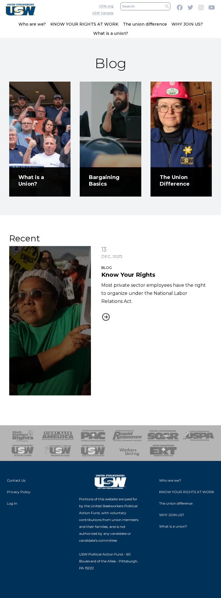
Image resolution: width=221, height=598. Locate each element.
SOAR (163, 435)
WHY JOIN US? (187, 24)
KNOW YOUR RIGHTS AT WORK (84, 24)
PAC (93, 435)
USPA (198, 435)
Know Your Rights (128, 274)
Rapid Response (128, 435)
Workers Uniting (128, 450)
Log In (12, 503)
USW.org (106, 6)
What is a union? (110, 33)
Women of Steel (58, 450)
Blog (106, 268)
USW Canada (102, 13)
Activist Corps (23, 450)
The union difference (145, 24)
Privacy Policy (19, 492)
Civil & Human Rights (23, 435)
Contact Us (16, 480)
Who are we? (32, 24)
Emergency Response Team (163, 450)
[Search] (167, 6)
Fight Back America (58, 435)
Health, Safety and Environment (93, 450)
